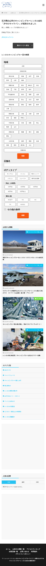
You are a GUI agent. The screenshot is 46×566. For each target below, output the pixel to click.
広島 (22, 123)
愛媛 (22, 132)
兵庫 (37, 114)
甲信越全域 (11, 94)
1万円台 (10, 187)
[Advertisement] (23, 446)
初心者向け (39, 298)
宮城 (37, 76)
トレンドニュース (9, 375)
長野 (30, 94)
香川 (30, 132)
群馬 (22, 89)
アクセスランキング (33, 549)
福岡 (22, 141)
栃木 (30, 89)
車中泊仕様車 (35, 178)
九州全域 (11, 141)
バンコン (22, 174)
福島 (22, 80)
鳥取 (30, 123)
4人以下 (10, 199)
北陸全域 (11, 99)
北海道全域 (23, 71)
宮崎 (7, 145)
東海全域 (11, 104)
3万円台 (35, 187)
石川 (30, 99)
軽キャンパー (35, 174)
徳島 (37, 132)
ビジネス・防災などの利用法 (12, 411)
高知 (7, 136)
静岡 (30, 104)
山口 (15, 127)
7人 (10, 204)
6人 (35, 199)
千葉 (15, 89)
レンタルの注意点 (9, 406)
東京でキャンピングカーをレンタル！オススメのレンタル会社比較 (23, 258)
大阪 (22, 114)
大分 (30, 145)
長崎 (30, 141)
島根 (7, 127)
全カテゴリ (7, 370)
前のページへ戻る (23, 45)
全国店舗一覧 (13, 551)
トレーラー (23, 178)
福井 (37, 99)
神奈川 (30, 85)
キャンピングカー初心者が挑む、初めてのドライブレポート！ (22, 324)
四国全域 (11, 132)
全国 (23, 66)
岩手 (30, 76)
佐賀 (37, 141)
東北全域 (11, 76)
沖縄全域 (23, 150)
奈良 (7, 118)
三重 (7, 108)
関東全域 (11, 85)
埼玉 (37, 85)
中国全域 (11, 123)
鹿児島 (22, 145)
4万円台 (10, 191)
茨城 (7, 89)
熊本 (15, 145)
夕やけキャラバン (8, 37)
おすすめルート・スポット (12, 396)
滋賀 (15, 118)
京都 (30, 114)
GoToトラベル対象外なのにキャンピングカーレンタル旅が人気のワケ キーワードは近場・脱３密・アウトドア (23, 292)
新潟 (22, 94)
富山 (22, 99)
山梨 (37, 94)
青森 (22, 76)
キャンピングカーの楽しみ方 (35, 232)
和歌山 (22, 118)
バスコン (10, 178)
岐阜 (37, 104)
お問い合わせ (24, 551)
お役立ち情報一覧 (18, 549)
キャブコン (10, 174)
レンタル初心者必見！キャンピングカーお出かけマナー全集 (21, 355)
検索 (23, 156)
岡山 (37, 123)
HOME (5, 13)
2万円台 (23, 187)
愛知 (22, 104)
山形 (15, 80)
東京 (22, 85)
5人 (23, 199)
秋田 (7, 80)
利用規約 (34, 551)
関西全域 (11, 114)
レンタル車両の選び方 (10, 391)
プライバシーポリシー (23, 554)
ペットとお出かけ (9, 401)
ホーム (8, 549)
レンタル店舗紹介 (9, 417)
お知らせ (13, 13)
